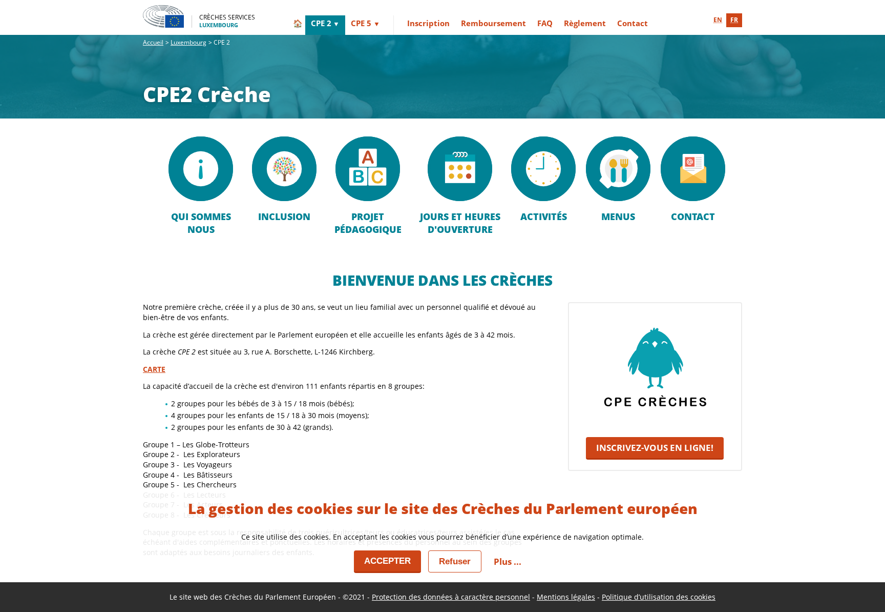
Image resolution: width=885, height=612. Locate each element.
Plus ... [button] (507, 561)
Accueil (153, 42)
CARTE (154, 369)
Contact (632, 23)
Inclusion (284, 216)
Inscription (428, 23)
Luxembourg (188, 42)
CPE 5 (361, 23)
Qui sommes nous (201, 222)
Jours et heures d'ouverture (460, 222)
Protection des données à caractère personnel (451, 597)
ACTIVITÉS (543, 216)
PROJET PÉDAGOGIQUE (368, 222)
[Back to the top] (860, 567)
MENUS (618, 216)
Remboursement (493, 23)
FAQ (545, 23)
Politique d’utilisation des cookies (658, 597)
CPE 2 (321, 23)
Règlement (585, 23)
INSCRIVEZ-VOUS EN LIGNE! (654, 447)
